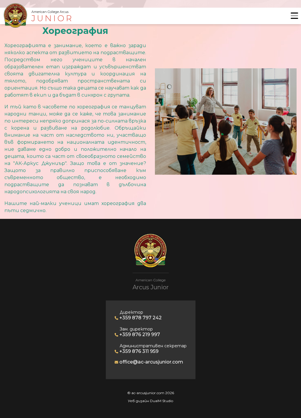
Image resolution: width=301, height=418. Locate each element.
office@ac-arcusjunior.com (150, 362)
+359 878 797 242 (140, 317)
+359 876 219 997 (139, 334)
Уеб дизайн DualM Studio (150, 401)
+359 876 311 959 (138, 351)
